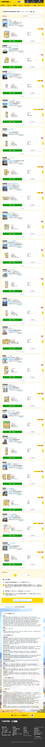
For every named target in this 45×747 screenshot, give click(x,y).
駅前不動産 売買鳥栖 (35, 707)
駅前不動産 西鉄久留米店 (20, 699)
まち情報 (34, 5)
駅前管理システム (37, 732)
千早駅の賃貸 (17, 640)
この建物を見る (20, 26)
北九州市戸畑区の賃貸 (23, 617)
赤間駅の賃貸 (5, 639)
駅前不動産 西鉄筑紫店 (25, 698)
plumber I (9, 19)
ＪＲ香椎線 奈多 (11, 414)
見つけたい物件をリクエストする (21, 600)
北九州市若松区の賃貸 (15, 617)
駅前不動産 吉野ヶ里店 (22, 703)
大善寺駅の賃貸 (18, 648)
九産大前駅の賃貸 (6, 640)
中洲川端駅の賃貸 (17, 652)
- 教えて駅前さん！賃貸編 (6, 733)
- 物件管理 (15, 730)
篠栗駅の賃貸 (37, 668)
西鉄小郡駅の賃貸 (25, 647)
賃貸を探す (3, 5)
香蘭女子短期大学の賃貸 (33, 680)
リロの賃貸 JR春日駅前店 (36, 696)
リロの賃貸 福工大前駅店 (7, 694)
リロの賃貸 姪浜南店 (20, 696)
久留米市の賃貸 (27, 624)
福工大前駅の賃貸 (34, 639)
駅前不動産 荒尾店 (30, 703)
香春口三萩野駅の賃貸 (23, 672)
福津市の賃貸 (21, 619)
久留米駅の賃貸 (11, 642)
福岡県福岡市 (11, 330)
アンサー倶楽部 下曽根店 (16, 692)
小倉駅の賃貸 (5, 638)
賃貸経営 (14, 5)
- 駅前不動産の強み (16, 728)
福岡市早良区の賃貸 (6, 621)
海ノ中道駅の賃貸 (12, 664)
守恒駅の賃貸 (17, 673)
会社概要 (25, 730)
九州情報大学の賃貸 (29, 682)
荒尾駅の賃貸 (11, 643)
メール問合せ (13, 41)
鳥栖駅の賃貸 (5, 642)
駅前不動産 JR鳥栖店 (16, 702)
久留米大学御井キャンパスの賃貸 (8, 685)
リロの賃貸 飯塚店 (20, 693)
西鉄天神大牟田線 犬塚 (13, 492)
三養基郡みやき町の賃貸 (15, 632)
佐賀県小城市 (11, 74)
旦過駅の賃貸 (16, 672)
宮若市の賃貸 (10, 619)
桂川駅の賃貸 (33, 670)
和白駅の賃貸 (29, 664)
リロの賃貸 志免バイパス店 (36, 693)
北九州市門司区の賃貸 (7, 617)
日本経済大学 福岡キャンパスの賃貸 (9, 682)
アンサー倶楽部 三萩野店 (7, 692)
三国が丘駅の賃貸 (18, 647)
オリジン (9, 327)
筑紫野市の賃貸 (23, 623)
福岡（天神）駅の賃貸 (7, 646)
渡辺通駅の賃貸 (11, 657)
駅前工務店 (36, 730)
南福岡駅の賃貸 (5, 641)
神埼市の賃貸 (21, 631)
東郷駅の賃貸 (10, 639)
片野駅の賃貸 (30, 672)
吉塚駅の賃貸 (28, 640)
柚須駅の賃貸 (16, 668)
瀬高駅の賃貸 (35, 642)
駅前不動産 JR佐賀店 (24, 702)
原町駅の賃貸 (21, 668)
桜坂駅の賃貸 (27, 656)
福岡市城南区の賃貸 (35, 620)
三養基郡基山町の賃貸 (37, 631)
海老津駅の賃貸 (38, 638)
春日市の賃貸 (5, 623)
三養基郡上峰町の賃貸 (7, 632)
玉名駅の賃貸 (16, 643)
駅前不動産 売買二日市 (16, 706)
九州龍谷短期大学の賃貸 (21, 682)
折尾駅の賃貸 (32, 638)
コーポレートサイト (38, 727)
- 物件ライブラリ (5, 728)
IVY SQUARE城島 (10, 488)
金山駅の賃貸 (5, 656)
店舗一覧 (9, 5)
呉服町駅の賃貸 (12, 660)
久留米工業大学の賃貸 (35, 684)
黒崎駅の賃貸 (27, 638)
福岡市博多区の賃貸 (6, 620)
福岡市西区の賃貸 (28, 620)
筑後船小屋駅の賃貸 (29, 642)
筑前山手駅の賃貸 (6, 670)
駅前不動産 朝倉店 (12, 699)
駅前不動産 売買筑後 (6, 707)
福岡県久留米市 (11, 465)
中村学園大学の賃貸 (14, 679)
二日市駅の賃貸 (17, 641)
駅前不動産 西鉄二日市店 (16, 698)
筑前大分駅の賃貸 (27, 670)
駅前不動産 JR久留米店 (30, 699)
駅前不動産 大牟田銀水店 (7, 702)
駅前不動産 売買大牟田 (15, 707)
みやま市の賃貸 (16, 625)
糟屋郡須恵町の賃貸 (6, 622)
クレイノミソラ (10, 298)
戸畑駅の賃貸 (16, 638)
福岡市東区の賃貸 (32, 619)
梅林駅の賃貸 (27, 655)
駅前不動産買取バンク (38, 733)
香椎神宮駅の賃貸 (6, 665)
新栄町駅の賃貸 (31, 648)
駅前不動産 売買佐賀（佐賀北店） (25, 707)
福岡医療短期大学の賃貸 (15, 681)
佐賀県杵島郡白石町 (12, 160)
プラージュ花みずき (11, 543)
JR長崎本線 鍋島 (12, 23)
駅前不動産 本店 (6, 699)
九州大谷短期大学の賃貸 (7, 684)
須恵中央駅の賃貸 (11, 666)
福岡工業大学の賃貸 (23, 681)
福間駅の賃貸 (16, 639)
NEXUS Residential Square (13, 183)
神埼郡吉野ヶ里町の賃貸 (28, 631)
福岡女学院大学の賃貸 (16, 680)
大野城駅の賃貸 (11, 641)
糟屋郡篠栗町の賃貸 (26, 621)
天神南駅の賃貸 (17, 657)
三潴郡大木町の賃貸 (23, 625)
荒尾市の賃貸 (5, 628)
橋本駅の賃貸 (5, 655)
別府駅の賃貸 (16, 656)
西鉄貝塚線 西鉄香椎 (12, 331)
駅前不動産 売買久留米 (34, 706)
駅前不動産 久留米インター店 (8, 700)
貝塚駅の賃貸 (13, 661)
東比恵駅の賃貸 (33, 652)
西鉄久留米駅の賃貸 (6, 648)
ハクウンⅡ (10, 436)
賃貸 (19, 1)
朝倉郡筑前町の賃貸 (20, 624)
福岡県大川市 (11, 272)
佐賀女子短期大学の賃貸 (7, 686)
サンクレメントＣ (11, 71)
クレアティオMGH (11, 100)
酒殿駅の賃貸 (34, 665)
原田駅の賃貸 (23, 641)
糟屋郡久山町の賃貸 (21, 622)
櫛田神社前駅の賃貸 (23, 657)
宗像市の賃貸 (5, 619)
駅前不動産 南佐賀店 (14, 703)
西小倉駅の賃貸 (11, 638)
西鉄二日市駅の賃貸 (37, 646)
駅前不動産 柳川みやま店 (21, 701)
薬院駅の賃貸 (13, 646)
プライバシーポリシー (27, 735)
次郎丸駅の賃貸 (11, 655)
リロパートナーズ (37, 738)
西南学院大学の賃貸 (6, 679)
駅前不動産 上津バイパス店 (27, 700)
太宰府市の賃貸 (17, 623)
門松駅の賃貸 (32, 668)
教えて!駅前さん (27, 5)
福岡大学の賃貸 (29, 681)
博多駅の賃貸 (33, 640)
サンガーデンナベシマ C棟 (13, 45)
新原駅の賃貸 (17, 666)
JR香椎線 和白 (11, 547)
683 (28, 575)
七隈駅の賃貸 (38, 655)
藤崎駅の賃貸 (16, 651)
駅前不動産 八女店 (6, 701)
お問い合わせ (25, 732)
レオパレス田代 (10, 129)
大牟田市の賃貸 (37, 625)
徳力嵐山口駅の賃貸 (31, 673)
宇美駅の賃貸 (22, 666)
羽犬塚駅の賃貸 (22, 642)
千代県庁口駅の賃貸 (19, 660)
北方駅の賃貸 (5, 673)
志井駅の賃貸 (37, 673)
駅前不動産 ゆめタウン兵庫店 (33, 702)
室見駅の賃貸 (10, 651)
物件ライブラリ (41, 5)
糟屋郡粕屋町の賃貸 (29, 622)
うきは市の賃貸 (14, 624)
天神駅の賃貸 (10, 652)
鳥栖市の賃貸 (10, 631)
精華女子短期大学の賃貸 (24, 680)
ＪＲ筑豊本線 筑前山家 (13, 245)
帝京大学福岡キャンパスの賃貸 (25, 684)
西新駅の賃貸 (21, 651)
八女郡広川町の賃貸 (30, 625)
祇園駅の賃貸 (22, 652)
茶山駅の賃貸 (10, 656)
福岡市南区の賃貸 (21, 620)
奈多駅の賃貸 (24, 664)
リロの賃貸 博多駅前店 (7, 695)
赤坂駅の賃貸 (5, 652)
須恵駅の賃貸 (5, 666)
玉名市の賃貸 (10, 628)
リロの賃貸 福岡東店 (27, 693)
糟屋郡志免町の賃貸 (34, 621)
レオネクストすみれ (11, 269)
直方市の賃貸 (32, 618)
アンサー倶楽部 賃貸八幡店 (26, 692)
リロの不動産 (36, 736)
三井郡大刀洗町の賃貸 (7, 624)
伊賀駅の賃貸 (23, 665)
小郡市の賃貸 (28, 623)
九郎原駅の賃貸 (20, 670)
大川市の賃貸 (10, 625)
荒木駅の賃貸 (16, 642)
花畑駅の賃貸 (13, 648)
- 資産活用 (15, 732)
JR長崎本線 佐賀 (12, 104)
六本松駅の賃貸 (21, 656)
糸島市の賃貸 (13, 621)
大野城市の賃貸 (11, 623)
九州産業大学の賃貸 (29, 679)
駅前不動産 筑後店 (35, 700)
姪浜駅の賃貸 (5, 651)
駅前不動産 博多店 (15, 695)
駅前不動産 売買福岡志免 (7, 706)
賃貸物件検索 (4, 727)
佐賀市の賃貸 (5, 631)
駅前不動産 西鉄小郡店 (33, 698)
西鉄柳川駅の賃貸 (25, 648)
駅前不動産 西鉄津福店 (18, 700)
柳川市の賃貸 (33, 624)
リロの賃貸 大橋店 (28, 696)
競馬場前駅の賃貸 (11, 673)
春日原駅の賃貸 (24, 646)
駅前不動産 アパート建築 (17, 734)
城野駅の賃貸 (35, 672)
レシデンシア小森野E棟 (12, 514)
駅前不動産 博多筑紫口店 (23, 695)
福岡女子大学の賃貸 (36, 681)
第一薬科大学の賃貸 (21, 679)
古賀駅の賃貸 (21, 639)
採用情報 (36, 728)
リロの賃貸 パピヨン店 (35, 694)
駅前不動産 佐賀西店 (6, 703)
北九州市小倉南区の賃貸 (7, 618)
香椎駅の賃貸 (12, 640)
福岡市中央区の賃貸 (14, 620)
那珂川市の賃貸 (35, 622)
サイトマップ (25, 733)
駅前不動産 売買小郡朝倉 (25, 706)
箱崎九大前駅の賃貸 (6, 661)
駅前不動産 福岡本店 (31, 695)
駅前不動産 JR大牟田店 (30, 701)
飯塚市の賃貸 (16, 619)
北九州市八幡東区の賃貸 (16, 618)
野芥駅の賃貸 (22, 655)
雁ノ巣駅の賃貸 (18, 664)
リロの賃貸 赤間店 (6, 693)
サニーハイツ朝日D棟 (11, 241)
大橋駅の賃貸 (19, 646)
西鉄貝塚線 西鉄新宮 (12, 360)
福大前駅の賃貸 (32, 655)
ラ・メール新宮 (9, 355)
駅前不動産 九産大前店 (16, 694)
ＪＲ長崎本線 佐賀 (12, 133)
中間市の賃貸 (37, 618)
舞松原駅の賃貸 (12, 665)
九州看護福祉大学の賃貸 (7, 680)
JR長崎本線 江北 (12, 75)
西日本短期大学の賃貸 (16, 684)
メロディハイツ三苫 (11, 410)
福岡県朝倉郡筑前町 (12, 244)
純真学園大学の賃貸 (6, 681)
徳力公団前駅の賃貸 (23, 673)
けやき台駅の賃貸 (29, 641)
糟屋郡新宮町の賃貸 (14, 622)
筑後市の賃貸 (5, 625)
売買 (22, 1)
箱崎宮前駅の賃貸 (35, 660)
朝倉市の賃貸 (34, 623)
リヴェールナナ (11, 212)
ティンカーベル (10, 462)
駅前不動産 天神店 (13, 696)
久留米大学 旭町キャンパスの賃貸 (21, 685)
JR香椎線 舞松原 (12, 440)
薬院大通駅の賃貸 (33, 656)
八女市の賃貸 (38, 624)
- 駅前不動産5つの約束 (6, 735)
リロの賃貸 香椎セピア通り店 (26, 694)
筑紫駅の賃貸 (12, 647)
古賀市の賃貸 (26, 619)
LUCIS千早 (10, 384)
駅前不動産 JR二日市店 (7, 698)
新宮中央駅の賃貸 (27, 639)
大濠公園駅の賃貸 (33, 651)
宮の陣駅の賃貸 (31, 647)
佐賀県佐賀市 (11, 22)
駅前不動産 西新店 (6, 696)
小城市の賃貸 (16, 631)
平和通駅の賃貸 (11, 672)
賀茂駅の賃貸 (16, 655)
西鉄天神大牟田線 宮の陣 (13, 518)
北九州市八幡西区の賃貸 (25, 618)
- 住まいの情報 (4, 730)
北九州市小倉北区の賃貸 (32, 617)
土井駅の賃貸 (18, 665)
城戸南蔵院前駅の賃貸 (13, 670)
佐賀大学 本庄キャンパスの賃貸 (33, 685)
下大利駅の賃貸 (30, 646)
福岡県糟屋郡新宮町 (12, 358)
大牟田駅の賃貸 (5, 643)
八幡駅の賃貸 (22, 638)
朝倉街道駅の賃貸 (6, 647)
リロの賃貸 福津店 (13, 693)
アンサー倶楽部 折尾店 (35, 692)
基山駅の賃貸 (35, 641)
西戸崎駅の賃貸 (5, 664)
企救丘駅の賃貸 (5, 675)
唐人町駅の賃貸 (26, 651)
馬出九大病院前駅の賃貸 (27, 660)
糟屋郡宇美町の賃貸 (19, 621)
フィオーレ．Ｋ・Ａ (11, 157)
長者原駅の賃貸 (29, 665)
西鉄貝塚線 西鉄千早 (12, 388)
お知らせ (20, 5)
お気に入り (33, 41)
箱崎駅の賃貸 (22, 640)
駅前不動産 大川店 (13, 701)
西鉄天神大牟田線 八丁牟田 (13, 302)
